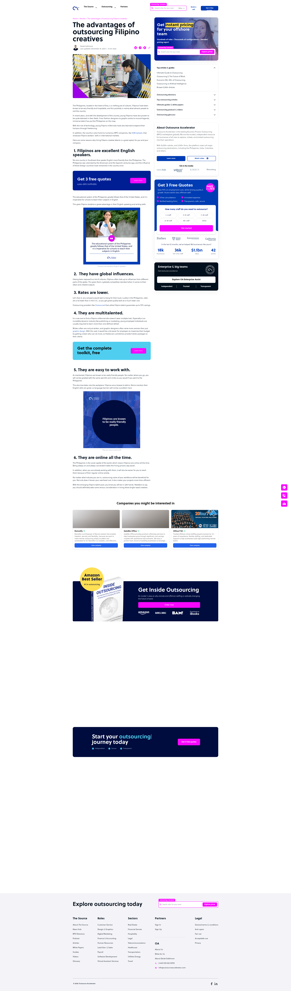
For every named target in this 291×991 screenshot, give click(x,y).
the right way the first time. (119, 507)
